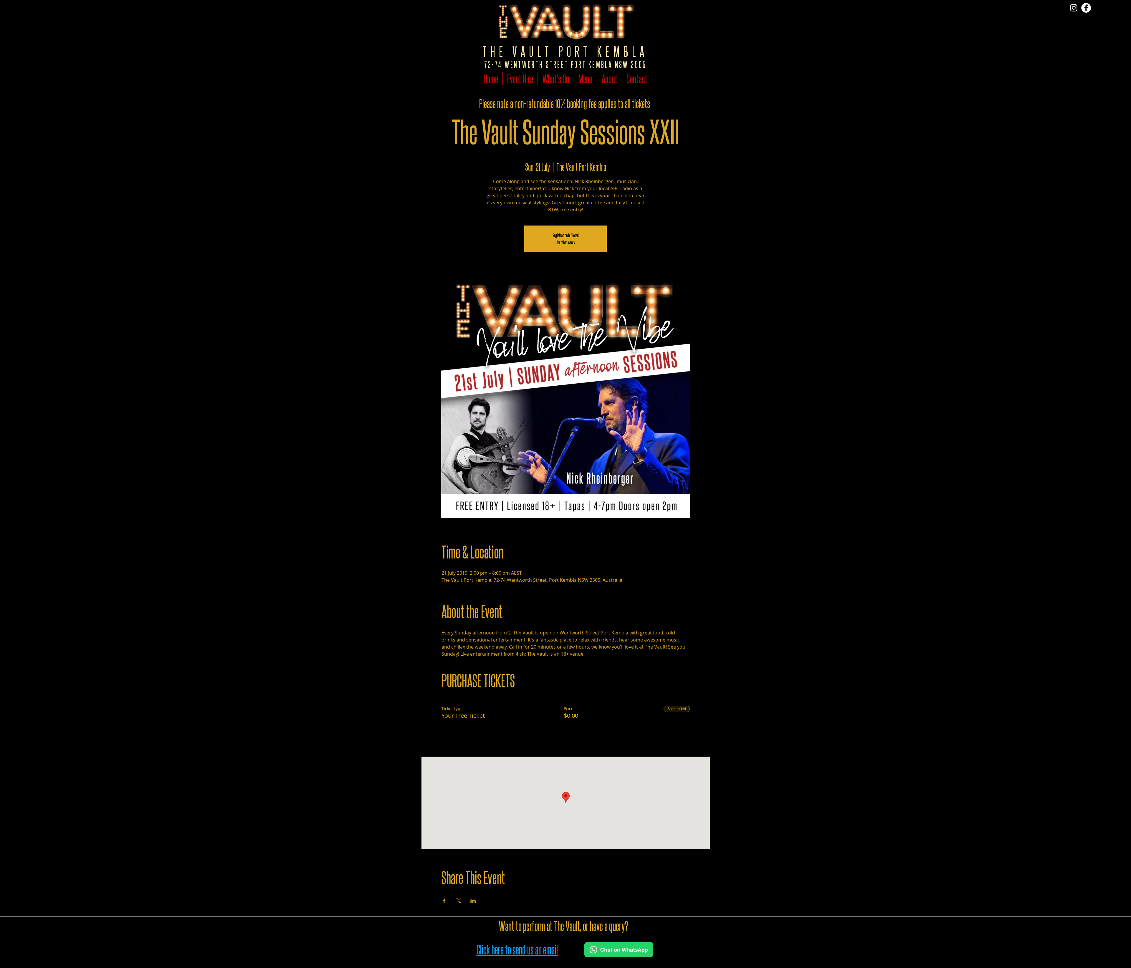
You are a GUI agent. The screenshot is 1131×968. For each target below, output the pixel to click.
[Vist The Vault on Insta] (1074, 8)
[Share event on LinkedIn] (473, 901)
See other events (565, 242)
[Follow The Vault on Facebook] (1086, 8)
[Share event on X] (459, 901)
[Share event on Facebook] (444, 901)
